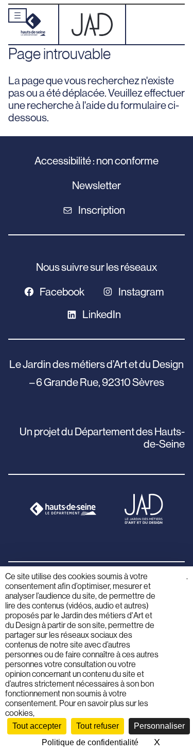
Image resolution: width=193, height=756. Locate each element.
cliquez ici (174, 581)
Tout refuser (97, 726)
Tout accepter (36, 726)
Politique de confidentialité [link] (90, 742)
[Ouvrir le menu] (17, 15)
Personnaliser (159, 726)
